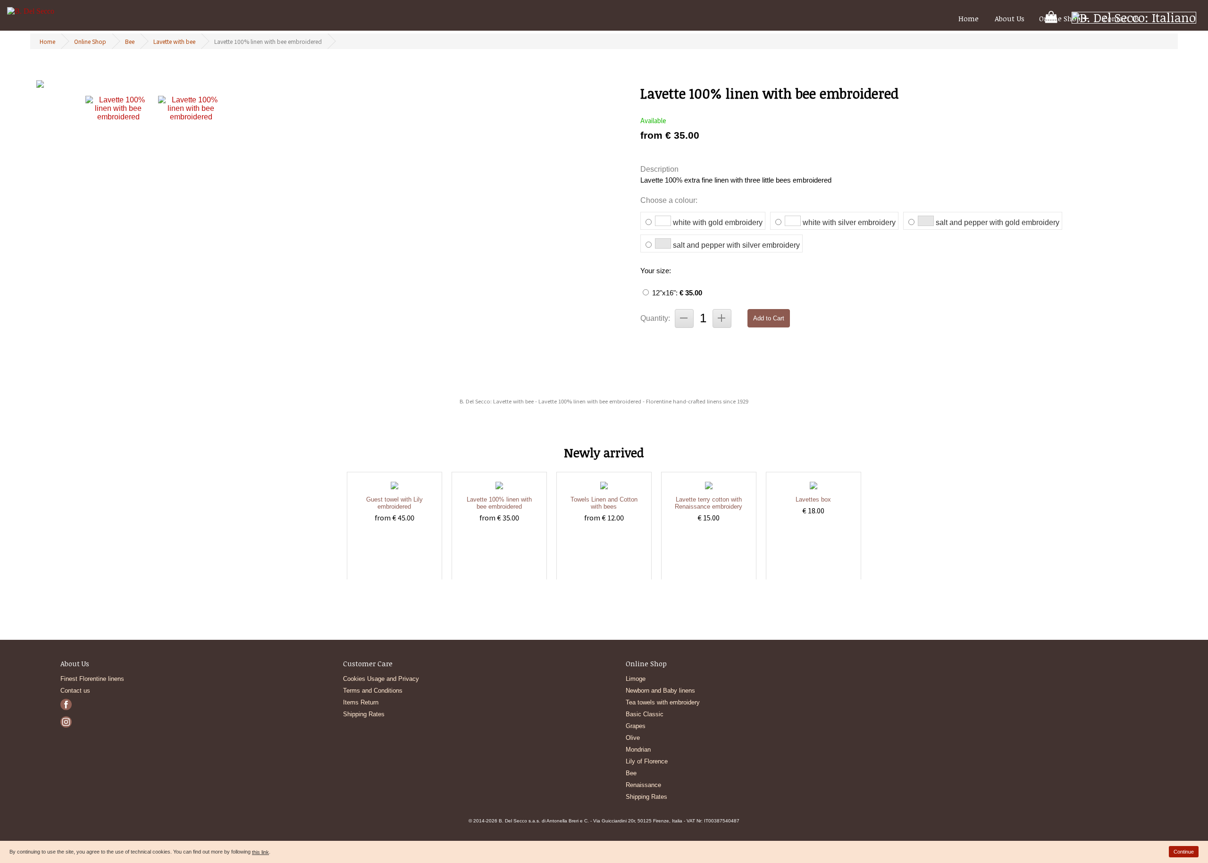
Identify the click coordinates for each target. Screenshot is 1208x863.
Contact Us (1121, 18)
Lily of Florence (647, 761)
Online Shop (1060, 18)
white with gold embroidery (718, 222)
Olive (633, 737)
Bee (129, 41)
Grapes (636, 725)
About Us (1009, 18)
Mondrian (638, 749)
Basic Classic (644, 714)
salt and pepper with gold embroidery (997, 222)
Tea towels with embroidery (663, 702)
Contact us (75, 690)
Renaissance (643, 784)
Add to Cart (768, 318)
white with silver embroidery (849, 222)
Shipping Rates (364, 714)
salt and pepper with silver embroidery (736, 245)
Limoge (636, 678)
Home (968, 18)
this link (260, 852)
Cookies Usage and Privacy (381, 678)
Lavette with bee (174, 41)
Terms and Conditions (373, 690)
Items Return (360, 702)
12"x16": (677, 293)
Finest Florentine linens (92, 678)
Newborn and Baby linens (660, 690)
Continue (1184, 852)
